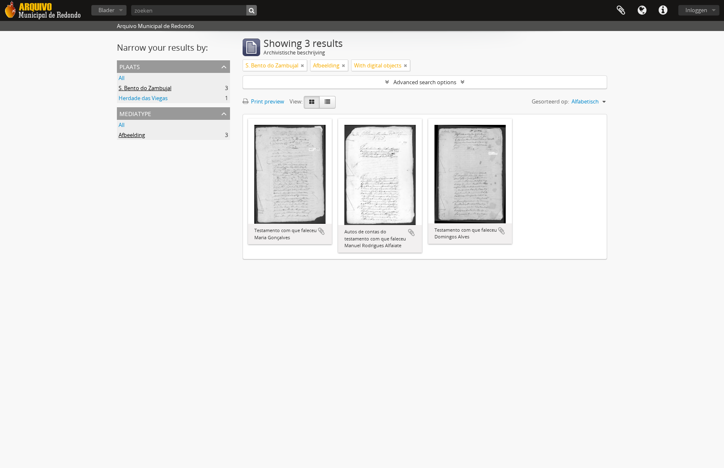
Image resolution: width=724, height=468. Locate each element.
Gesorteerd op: (550, 101)
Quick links (662, 10)
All (121, 78)
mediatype (135, 113)
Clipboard (620, 10)
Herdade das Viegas (143, 98)
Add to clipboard (321, 231)
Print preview (267, 101)
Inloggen (696, 10)
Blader (106, 10)
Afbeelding (132, 135)
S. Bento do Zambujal (145, 88)
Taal (641, 10)
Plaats (129, 66)
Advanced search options (424, 82)
